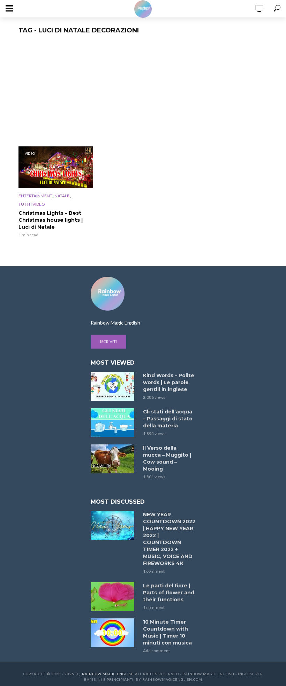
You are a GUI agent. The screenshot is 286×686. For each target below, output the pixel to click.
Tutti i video (31, 204)
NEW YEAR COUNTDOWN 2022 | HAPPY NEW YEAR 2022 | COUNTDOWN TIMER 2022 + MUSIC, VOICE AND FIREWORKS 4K (169, 538)
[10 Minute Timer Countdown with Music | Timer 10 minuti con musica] (114, 632)
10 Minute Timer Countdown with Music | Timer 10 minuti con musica (167, 632)
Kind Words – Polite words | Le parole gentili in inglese (168, 382)
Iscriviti (108, 341)
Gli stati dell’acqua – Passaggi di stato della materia (168, 419)
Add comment (156, 650)
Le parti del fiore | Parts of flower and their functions (168, 592)
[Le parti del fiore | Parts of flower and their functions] (114, 596)
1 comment (154, 571)
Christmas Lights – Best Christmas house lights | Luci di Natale (50, 220)
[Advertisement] (143, 94)
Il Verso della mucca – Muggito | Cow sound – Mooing (167, 458)
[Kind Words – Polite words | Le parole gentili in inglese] (114, 386)
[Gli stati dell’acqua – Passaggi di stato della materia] (114, 422)
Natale (61, 195)
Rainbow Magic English (108, 674)
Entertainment (35, 195)
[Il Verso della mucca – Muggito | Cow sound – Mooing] (114, 458)
